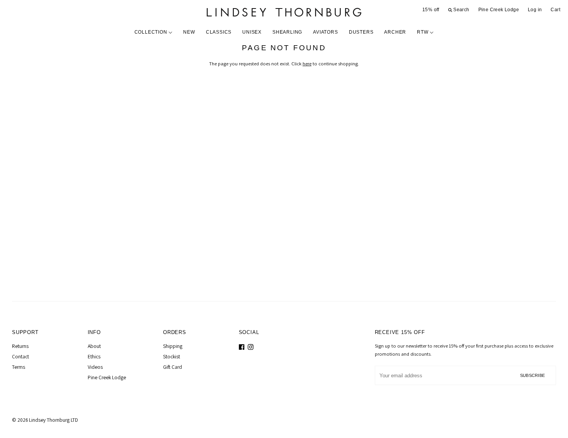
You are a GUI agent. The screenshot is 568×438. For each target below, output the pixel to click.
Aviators (325, 32)
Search (460, 9)
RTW (423, 32)
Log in (535, 9)
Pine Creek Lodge (498, 9)
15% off (430, 9)
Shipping (172, 346)
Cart (555, 9)
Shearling (287, 32)
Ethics (94, 356)
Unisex (252, 32)
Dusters (361, 32)
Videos (95, 366)
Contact (20, 356)
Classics (218, 32)
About (94, 346)
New (189, 32)
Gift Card (172, 366)
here (307, 63)
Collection (151, 32)
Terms (18, 366)
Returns (20, 346)
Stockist (171, 356)
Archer (395, 32)
